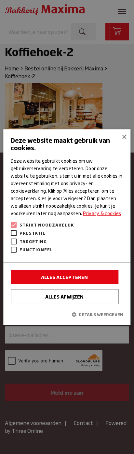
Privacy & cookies (102, 213)
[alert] (67, 227)
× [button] (123, 136)
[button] (67, 314)
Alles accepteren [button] (64, 276)
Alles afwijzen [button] (64, 296)
